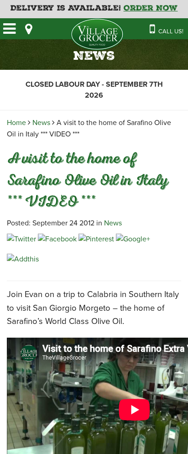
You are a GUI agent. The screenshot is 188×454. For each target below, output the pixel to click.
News (41, 122)
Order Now (151, 9)
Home (16, 122)
